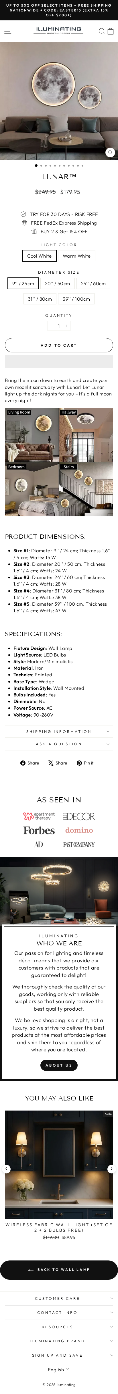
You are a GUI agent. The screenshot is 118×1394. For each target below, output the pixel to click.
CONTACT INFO (57, 1312)
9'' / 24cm (23, 283)
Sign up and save (57, 1355)
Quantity (59, 315)
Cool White (39, 256)
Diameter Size (59, 272)
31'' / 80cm (40, 299)
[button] (59, 361)
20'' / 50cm (57, 283)
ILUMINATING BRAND (58, 1341)
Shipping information (59, 731)
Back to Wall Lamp (63, 1269)
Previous (6, 1169)
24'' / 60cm (93, 283)
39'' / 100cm (76, 299)
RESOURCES (58, 1327)
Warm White (77, 256)
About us (59, 1065)
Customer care (57, 1298)
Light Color (59, 244)
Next (111, 1169)
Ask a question (59, 744)
